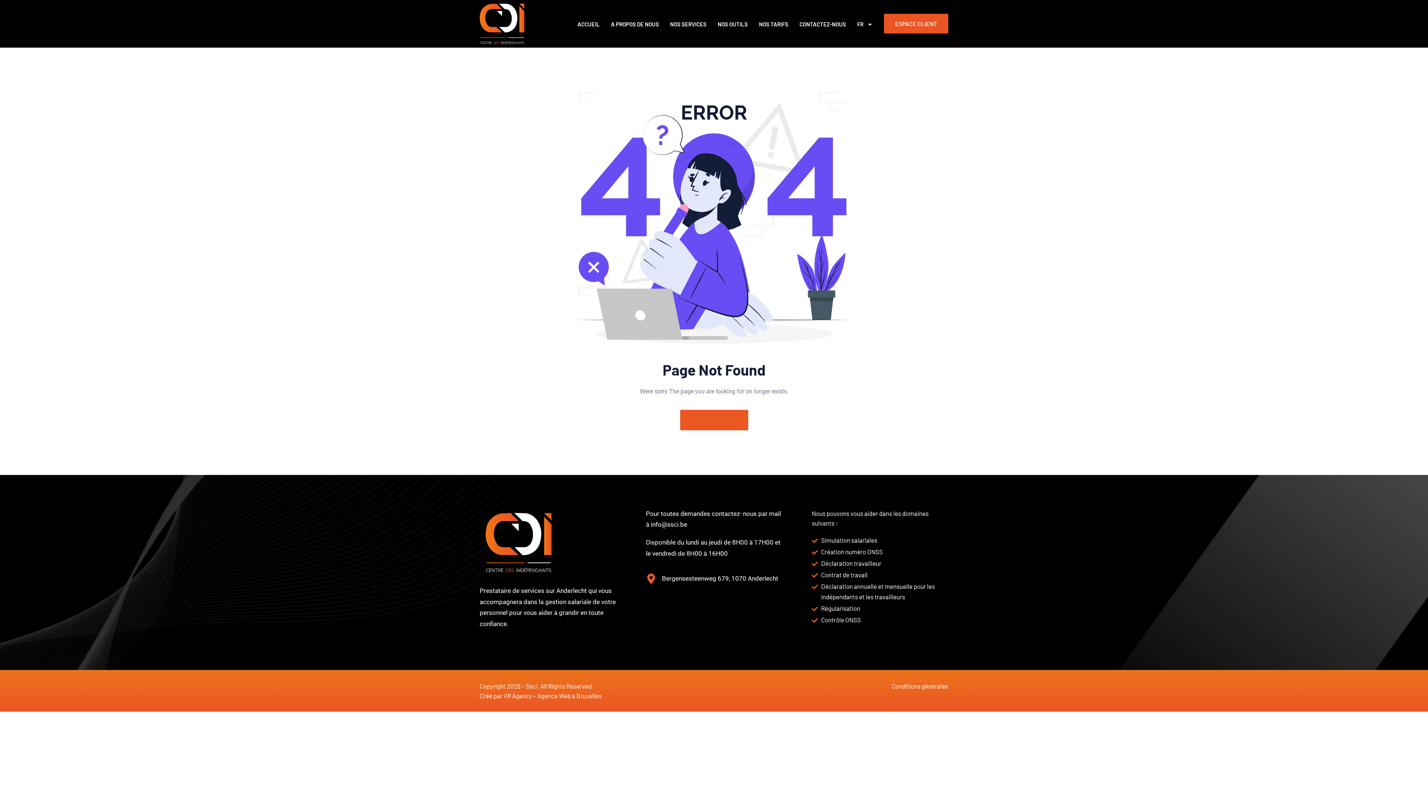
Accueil (589, 24)
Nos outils (733, 24)
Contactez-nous (823, 24)
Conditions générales (920, 686)
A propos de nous (635, 24)
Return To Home (719, 420)
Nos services (688, 24)
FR (860, 24)
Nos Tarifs (773, 24)
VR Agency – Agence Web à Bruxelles (553, 695)
